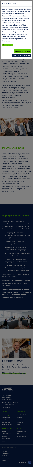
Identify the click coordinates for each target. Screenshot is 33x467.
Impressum (6, 41)
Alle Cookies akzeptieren (21, 55)
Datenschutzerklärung (9, 38)
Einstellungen (7, 45)
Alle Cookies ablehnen (22, 51)
